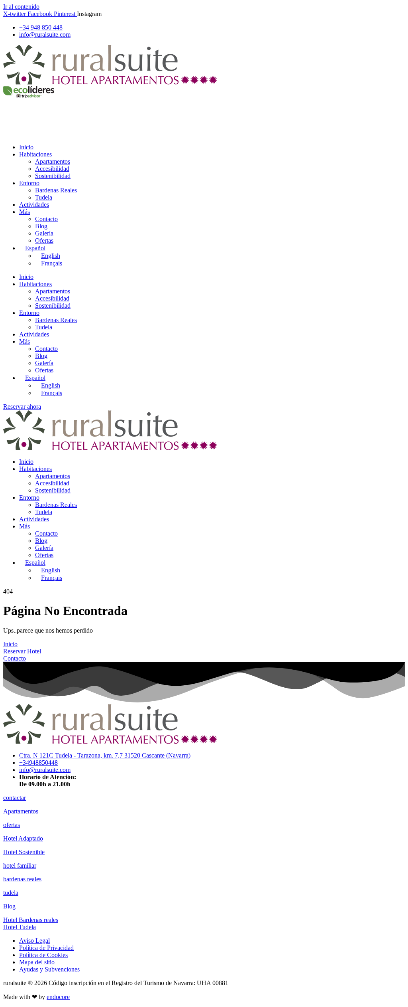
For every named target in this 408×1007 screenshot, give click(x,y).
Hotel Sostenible (24, 852)
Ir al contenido (21, 6)
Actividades (34, 204)
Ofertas (44, 240)
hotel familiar (19, 865)
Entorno (29, 183)
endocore (58, 996)
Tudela (43, 197)
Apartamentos (52, 161)
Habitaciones (35, 154)
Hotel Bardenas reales (30, 919)
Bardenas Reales (56, 190)
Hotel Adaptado (23, 838)
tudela (10, 892)
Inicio (26, 147)
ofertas (11, 824)
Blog (41, 226)
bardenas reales (22, 879)
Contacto (46, 219)
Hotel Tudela (19, 927)
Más (24, 211)
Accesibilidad (52, 168)
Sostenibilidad (53, 175)
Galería (44, 233)
